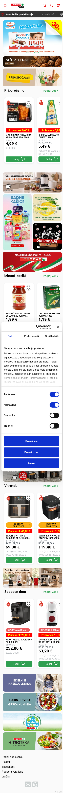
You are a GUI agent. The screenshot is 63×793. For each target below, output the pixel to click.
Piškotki (6, 761)
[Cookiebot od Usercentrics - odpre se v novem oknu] (38, 327)
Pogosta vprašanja (12, 771)
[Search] (45, 6)
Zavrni (31, 463)
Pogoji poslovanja (12, 757)
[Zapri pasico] (58, 327)
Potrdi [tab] (11, 336)
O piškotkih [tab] (51, 336)
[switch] (54, 405)
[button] (17, 5)
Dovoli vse (31, 441)
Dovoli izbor (31, 452)
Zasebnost (8, 766)
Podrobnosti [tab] (31, 336)
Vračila (6, 776)
